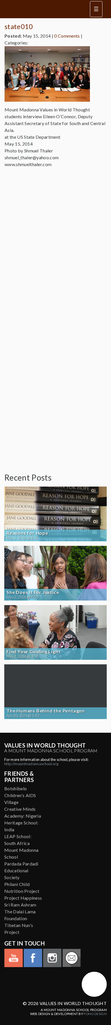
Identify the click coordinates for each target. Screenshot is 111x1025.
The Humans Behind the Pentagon (46, 710)
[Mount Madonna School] (94, 984)
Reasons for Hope (27, 533)
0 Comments (67, 35)
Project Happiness (23, 898)
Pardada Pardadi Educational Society (21, 870)
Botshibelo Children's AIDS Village (20, 795)
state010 (19, 26)
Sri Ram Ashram (20, 904)
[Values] (43, 9)
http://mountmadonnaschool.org (31, 763)
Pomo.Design (95, 1014)
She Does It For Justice (33, 592)
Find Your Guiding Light (33, 651)
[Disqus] (55, 243)
